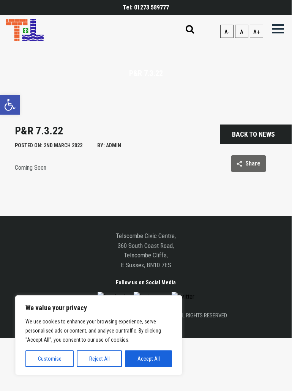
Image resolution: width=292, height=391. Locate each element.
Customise (50, 359)
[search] (190, 30)
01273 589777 (151, 7)
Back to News (253, 134)
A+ (256, 32)
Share (252, 163)
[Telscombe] (25, 29)
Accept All (148, 359)
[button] (10, 105)
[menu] (278, 29)
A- (227, 32)
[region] (98, 335)
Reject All (99, 359)
